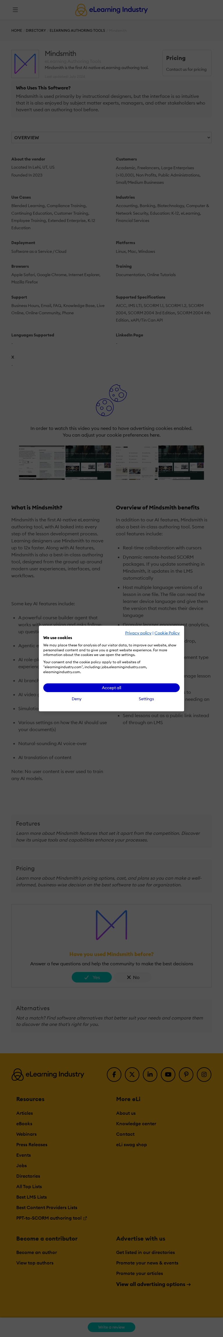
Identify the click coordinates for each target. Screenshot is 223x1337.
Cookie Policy (167, 633)
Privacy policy (138, 633)
